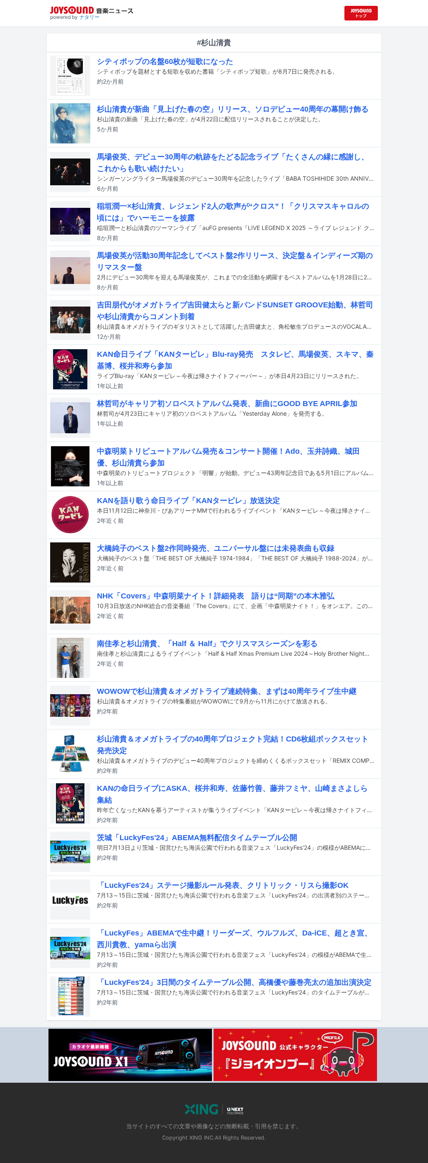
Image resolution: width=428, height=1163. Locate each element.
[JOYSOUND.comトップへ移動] (361, 13)
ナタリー (89, 17)
